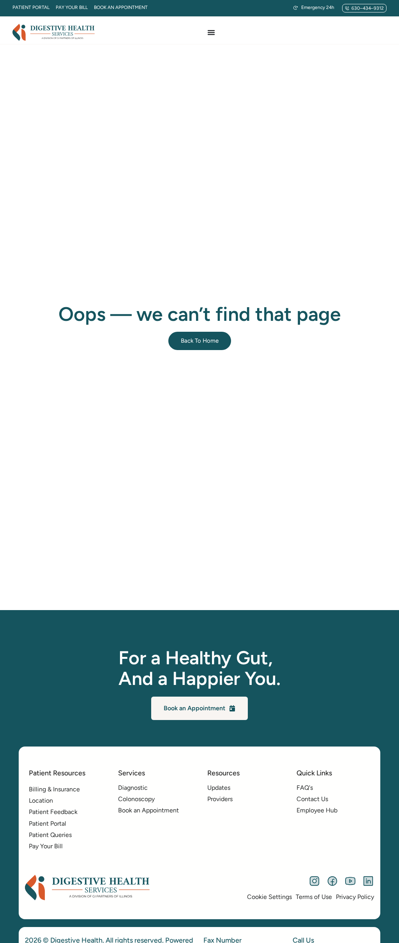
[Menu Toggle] (211, 32)
